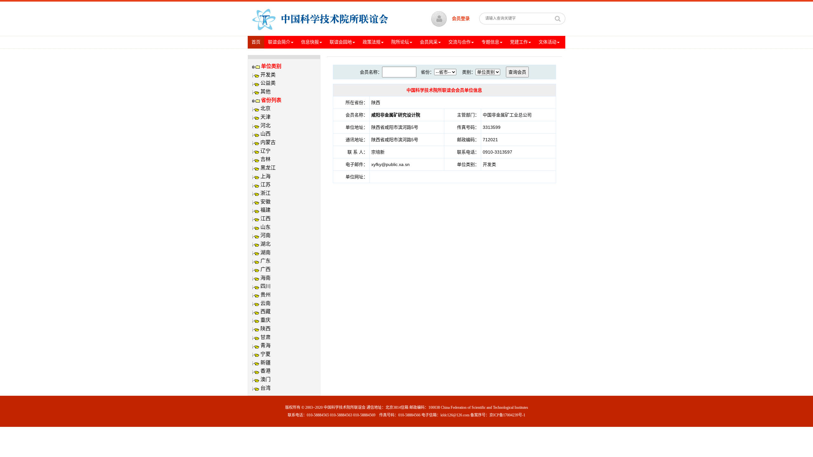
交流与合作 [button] (459, 42)
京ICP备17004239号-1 (507, 415)
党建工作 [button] (519, 42)
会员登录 (461, 18)
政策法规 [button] (371, 42)
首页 (258, 41)
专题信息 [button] (490, 42)
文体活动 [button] (547, 42)
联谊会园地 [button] (341, 42)
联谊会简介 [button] (279, 42)
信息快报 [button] (310, 42)
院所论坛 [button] (400, 42)
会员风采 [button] (429, 42)
